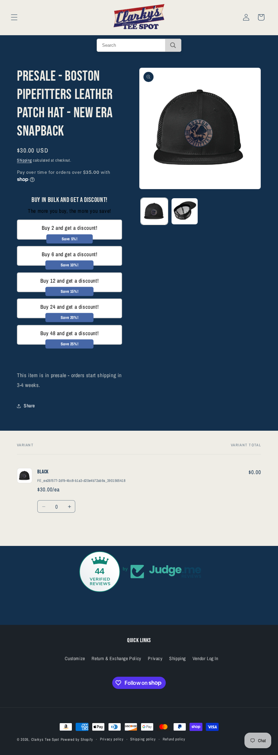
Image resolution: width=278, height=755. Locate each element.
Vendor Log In (205, 658)
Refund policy (174, 739)
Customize (75, 658)
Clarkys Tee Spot (45, 739)
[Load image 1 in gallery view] (154, 211)
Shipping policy (143, 739)
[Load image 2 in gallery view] (184, 211)
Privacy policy (112, 739)
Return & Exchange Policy (116, 658)
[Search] (173, 45)
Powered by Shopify (77, 739)
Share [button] (29, 406)
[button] (14, 17)
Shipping (24, 160)
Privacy (155, 658)
